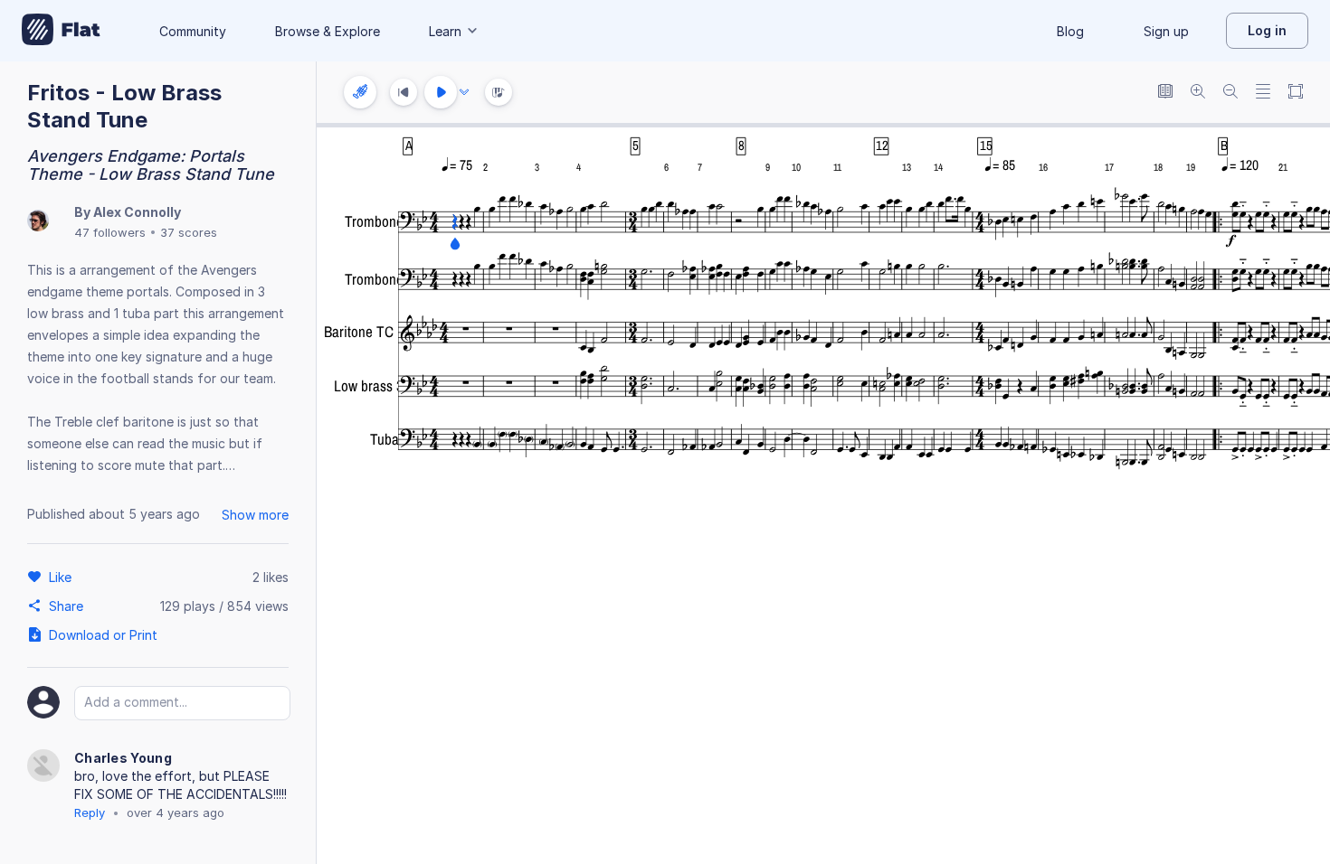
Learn (445, 31)
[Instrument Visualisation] (498, 92)
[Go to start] (403, 92)
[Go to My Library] (61, 31)
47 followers (110, 232)
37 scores (188, 232)
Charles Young (123, 757)
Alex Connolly (137, 212)
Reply (89, 812)
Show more (255, 514)
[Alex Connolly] (38, 222)
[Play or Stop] (440, 92)
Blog (1070, 31)
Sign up (1166, 31)
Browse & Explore (327, 31)
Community (192, 31)
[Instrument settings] (360, 92)
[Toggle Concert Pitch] (1165, 92)
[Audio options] (464, 92)
